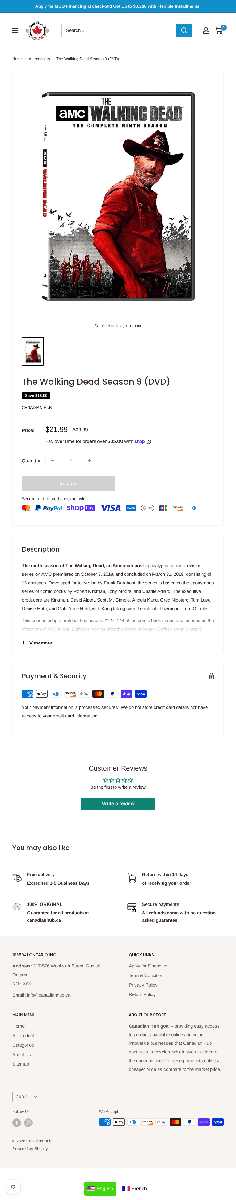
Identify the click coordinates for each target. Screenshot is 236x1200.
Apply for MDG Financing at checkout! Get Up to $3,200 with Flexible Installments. (118, 6)
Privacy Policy (143, 984)
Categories (23, 1045)
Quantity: (32, 460)
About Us (21, 1054)
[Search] (184, 30)
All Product (23, 1035)
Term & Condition (146, 975)
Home (17, 58)
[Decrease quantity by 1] (52, 460)
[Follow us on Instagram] (28, 1122)
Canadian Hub (37, 407)
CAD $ (21, 1096)
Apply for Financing (148, 965)
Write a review (118, 803)
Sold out (69, 483)
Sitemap (20, 1064)
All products (39, 58)
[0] (218, 30)
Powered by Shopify (30, 1148)
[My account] (206, 30)
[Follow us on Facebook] (16, 1122)
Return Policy (142, 994)
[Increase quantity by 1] (89, 460)
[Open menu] (15, 30)
